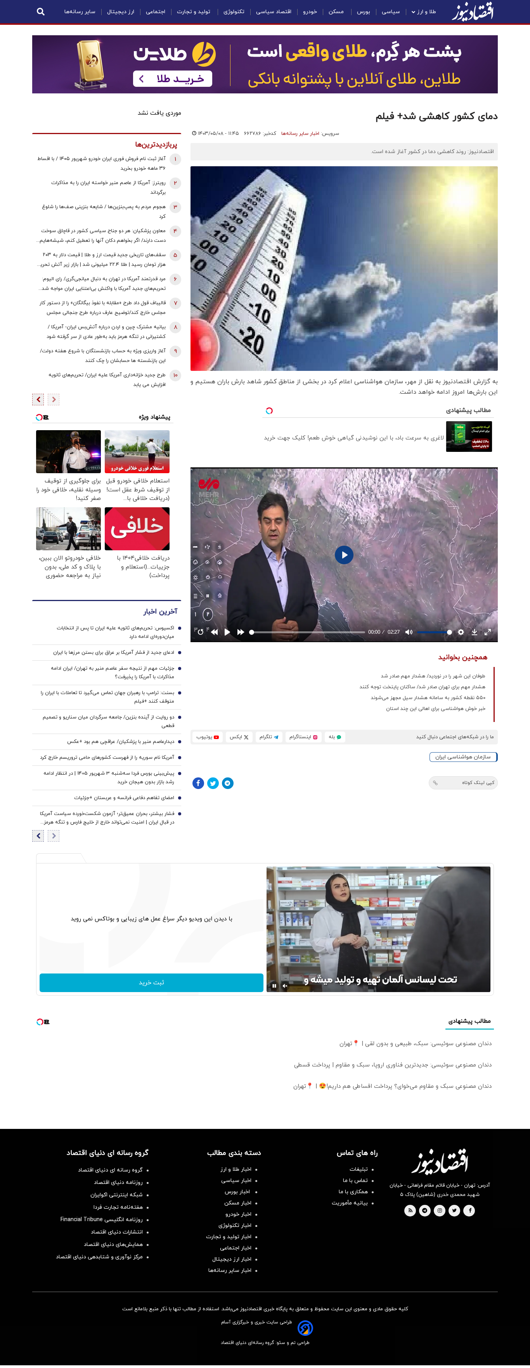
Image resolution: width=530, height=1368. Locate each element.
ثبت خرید (151, 983)
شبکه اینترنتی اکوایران (116, 1195)
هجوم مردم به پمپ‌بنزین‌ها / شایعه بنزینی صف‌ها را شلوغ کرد (104, 211)
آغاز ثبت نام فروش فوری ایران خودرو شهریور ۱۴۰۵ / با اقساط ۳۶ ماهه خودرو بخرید (101, 163)
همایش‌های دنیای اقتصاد (113, 1244)
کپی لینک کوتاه (478, 783)
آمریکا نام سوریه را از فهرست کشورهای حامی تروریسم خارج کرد (107, 757)
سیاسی (391, 12)
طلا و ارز (427, 12)
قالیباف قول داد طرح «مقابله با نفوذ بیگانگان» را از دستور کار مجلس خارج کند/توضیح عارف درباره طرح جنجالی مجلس (103, 308)
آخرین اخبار (160, 612)
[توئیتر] (213, 783)
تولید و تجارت (194, 12)
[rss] (410, 1211)
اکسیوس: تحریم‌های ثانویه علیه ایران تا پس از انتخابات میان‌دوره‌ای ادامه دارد (115, 632)
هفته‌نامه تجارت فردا (118, 1207)
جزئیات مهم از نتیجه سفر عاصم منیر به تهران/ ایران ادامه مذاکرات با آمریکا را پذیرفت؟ (112, 673)
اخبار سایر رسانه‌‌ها (229, 1270)
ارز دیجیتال (120, 12)
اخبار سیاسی (236, 1180)
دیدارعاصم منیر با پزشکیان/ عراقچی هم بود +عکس (120, 741)
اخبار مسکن (237, 1203)
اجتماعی (155, 12)
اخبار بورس (238, 1192)
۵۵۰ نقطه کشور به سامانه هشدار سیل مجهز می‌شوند (428, 697)
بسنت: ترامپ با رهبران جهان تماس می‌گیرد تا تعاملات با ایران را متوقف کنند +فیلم (107, 697)
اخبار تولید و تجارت (228, 1237)
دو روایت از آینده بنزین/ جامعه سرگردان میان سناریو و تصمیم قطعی (108, 721)
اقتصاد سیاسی (273, 12)
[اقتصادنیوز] (439, 1161)
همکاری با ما (353, 1192)
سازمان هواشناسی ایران (463, 757)
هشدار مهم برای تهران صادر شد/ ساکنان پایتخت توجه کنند (422, 687)
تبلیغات (359, 1169)
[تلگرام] (228, 783)
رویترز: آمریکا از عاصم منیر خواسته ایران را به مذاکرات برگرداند (108, 187)
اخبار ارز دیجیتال (231, 1259)
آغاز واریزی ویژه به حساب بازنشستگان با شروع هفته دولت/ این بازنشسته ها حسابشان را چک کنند (103, 356)
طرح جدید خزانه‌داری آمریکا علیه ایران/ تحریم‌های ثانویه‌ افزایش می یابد (107, 380)
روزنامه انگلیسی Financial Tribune (102, 1219)
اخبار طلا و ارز (235, 1169)
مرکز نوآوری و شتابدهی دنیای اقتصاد (99, 1257)
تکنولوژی (233, 12)
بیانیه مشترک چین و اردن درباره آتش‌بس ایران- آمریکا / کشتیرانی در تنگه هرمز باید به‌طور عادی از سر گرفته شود (106, 332)
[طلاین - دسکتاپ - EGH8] (265, 64)
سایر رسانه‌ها (79, 12)
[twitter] (454, 1211)
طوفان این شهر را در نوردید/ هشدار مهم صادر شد (433, 676)
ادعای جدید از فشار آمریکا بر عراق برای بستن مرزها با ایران (113, 652)
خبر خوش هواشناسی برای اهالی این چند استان (435, 708)
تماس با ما (355, 1180)
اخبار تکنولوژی (234, 1225)
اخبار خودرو (238, 1214)
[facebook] (470, 1211)
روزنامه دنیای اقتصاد (118, 1182)
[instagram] (440, 1211)
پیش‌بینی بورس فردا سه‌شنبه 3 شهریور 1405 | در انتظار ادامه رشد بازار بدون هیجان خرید (108, 778)
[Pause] (274, 986)
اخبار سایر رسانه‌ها (300, 133)
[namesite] (472, 12)
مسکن (337, 12)
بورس (363, 12)
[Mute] (285, 986)
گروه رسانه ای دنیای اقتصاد (110, 1170)
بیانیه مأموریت (350, 1203)
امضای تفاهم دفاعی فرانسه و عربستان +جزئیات (124, 797)
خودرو (310, 12)
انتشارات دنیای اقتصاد (117, 1232)
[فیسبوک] (198, 783)
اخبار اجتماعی (235, 1248)
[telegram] (424, 1211)
